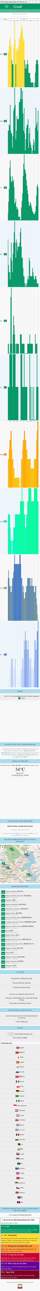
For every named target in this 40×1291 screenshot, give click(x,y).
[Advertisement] (20, 721)
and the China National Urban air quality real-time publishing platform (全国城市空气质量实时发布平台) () (20, 755)
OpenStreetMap (29, 882)
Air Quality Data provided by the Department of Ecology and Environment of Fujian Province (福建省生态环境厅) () (19, 751)
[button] (26, 855)
